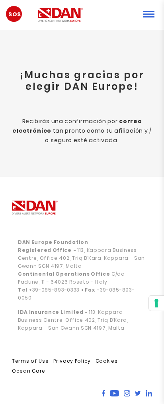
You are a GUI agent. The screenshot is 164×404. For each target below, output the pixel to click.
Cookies (107, 361)
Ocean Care (28, 370)
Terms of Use (30, 361)
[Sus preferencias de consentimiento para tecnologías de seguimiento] (156, 303)
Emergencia (18, 17)
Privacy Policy (72, 361)
